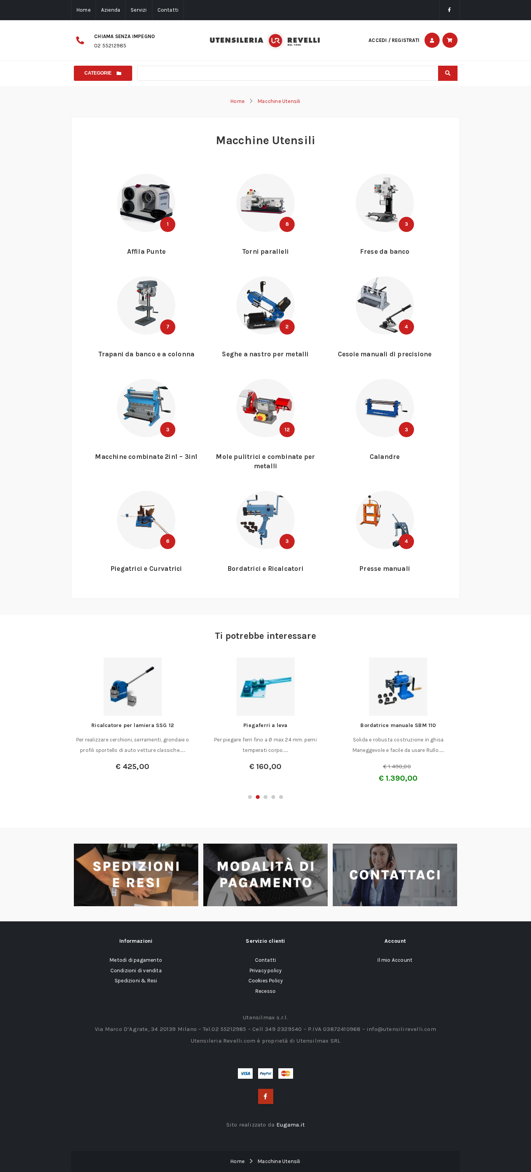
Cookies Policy (265, 981)
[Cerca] (448, 73)
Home (84, 10)
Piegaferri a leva (265, 725)
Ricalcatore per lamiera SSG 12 (132, 725)
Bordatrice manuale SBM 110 (398, 725)
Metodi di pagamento (136, 960)
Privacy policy (266, 970)
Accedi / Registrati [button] (394, 40)
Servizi (139, 10)
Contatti (168, 10)
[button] (250, 797)
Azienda (110, 10)
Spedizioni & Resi (136, 981)
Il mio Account (394, 960)
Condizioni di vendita (136, 970)
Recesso (265, 991)
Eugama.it (290, 1124)
